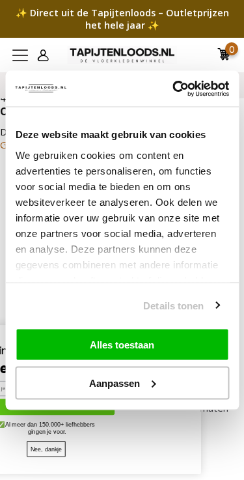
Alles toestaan (122, 344)
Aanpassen (114, 382)
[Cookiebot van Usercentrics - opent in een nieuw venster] (173, 88)
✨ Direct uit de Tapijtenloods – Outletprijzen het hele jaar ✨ (122, 19)
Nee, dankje (58, 448)
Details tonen (173, 305)
